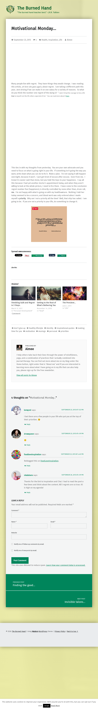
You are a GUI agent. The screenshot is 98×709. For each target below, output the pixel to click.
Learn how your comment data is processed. (65, 565)
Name (13, 522)
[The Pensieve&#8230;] (75, 293)
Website (14, 533)
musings (42, 331)
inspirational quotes (65, 328)
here (67, 96)
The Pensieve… (69, 303)
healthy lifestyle (36, 328)
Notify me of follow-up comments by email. (29, 544)
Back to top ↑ (72, 631)
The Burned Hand (34, 8)
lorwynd (27, 410)
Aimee (69, 40)
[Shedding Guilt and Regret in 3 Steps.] (23, 293)
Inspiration (53, 40)
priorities (65, 331)
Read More (55, 706)
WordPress (43, 631)
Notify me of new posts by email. (25, 550)
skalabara (28, 475)
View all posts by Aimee (26, 375)
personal (53, 331)
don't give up (19, 328)
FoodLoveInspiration (49, 461)
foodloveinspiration (32, 454)
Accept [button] (46, 706)
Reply (28, 424)
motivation (30, 331)
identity (49, 328)
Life (60, 40)
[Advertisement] (49, 63)
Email (53, 522)
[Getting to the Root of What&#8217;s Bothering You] (49, 293)
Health (44, 40)
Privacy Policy (60, 631)
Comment (15, 510)
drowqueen (29, 434)
